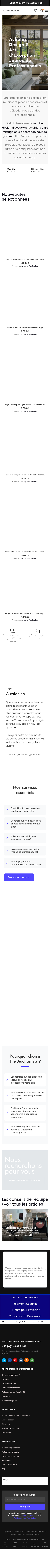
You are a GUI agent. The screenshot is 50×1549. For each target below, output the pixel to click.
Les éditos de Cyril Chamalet (21, 1227)
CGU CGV (6, 1396)
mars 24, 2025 (33, 1239)
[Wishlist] (35, 10)
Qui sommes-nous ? (11, 1375)
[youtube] (21, 1360)
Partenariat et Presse (11, 1387)
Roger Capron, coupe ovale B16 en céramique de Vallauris (25, 614)
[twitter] (4, 1360)
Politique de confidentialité (13, 1392)
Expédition (6, 1460)
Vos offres (6, 1432)
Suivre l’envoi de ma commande (16, 1415)
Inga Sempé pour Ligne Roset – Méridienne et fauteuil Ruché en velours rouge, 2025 (25, 405)
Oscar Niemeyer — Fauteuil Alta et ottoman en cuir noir (25, 476)
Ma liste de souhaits (10, 1428)
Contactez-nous (9, 1383)
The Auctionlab (16, 1239)
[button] (46, 10)
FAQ (3, 1469)
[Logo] (11, 10)
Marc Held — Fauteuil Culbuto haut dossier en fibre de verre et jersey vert (25, 553)
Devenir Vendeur (9, 1464)
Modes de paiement (11, 1447)
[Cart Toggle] (41, 10)
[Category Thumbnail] (13, 176)
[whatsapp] (32, 1360)
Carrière (5, 1379)
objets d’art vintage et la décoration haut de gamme (25, 132)
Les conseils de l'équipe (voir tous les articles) (25, 1202)
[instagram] (15, 1360)
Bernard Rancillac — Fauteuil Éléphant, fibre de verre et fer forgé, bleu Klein (25, 260)
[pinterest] (26, 1360)
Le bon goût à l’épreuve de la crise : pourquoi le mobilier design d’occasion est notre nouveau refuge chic (24, 1233)
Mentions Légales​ (9, 1400)
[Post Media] (25, 1225)
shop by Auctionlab (30, 266)
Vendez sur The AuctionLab (26, 3)
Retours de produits (10, 1452)
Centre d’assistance (10, 1456)
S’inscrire (6, 1424)
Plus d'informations (23, 1180)
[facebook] (10, 1360)
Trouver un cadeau (19, 877)
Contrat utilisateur (28, 1515)
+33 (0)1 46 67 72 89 (14, 1346)
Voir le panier (8, 1420)
